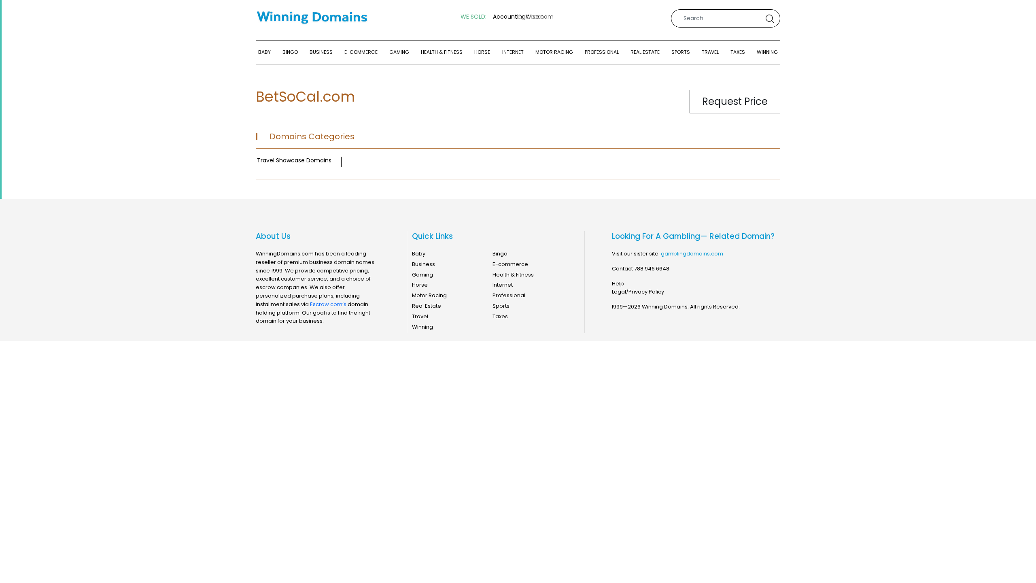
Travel (710, 52)
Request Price (735, 101)
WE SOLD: (473, 17)
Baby (264, 52)
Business (321, 52)
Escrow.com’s (328, 304)
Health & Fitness (442, 52)
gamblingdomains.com (692, 253)
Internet (513, 52)
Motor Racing (554, 52)
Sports (680, 52)
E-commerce (361, 52)
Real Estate (645, 52)
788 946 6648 (651, 268)
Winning (767, 52)
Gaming (399, 52)
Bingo (290, 52)
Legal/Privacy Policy (638, 292)
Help (618, 283)
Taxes (737, 52)
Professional (602, 52)
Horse (482, 52)
